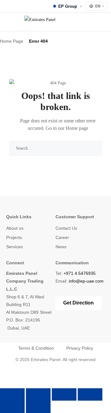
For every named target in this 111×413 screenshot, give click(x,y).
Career (62, 237)
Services (14, 246)
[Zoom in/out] (12, 394)
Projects (14, 237)
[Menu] (8, 22)
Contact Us (66, 228)
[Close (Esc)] (90, 394)
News (61, 246)
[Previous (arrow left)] (12, 407)
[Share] (64, 394)
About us (14, 228)
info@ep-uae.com (86, 281)
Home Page (11, 41)
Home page (77, 128)
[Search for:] (55, 148)
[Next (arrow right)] (38, 407)
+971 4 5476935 (80, 273)
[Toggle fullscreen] (38, 394)
